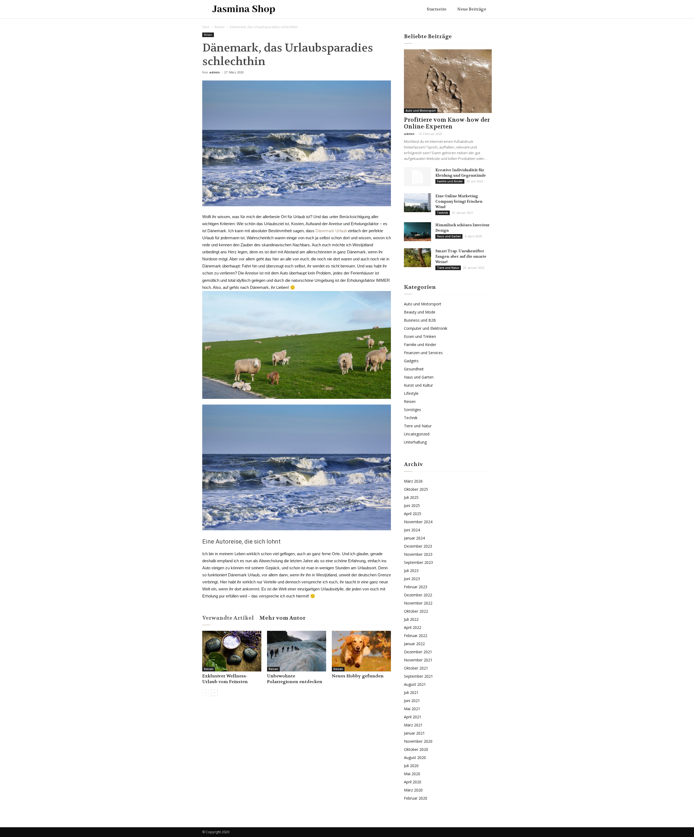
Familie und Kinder (450, 181)
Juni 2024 (412, 529)
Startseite (436, 9)
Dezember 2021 (418, 651)
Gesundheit (414, 368)
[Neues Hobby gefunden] (361, 651)
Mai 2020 (412, 773)
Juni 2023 (412, 578)
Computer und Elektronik (425, 328)
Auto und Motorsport (421, 110)
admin (214, 72)
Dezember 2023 (418, 546)
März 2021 (413, 725)
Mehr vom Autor (282, 618)
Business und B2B (420, 320)
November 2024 (418, 521)
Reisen (219, 27)
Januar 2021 (414, 733)
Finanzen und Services (423, 352)
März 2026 (413, 481)
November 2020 (418, 741)
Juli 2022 (411, 619)
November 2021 (418, 660)
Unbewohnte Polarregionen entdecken (294, 678)
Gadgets (411, 360)
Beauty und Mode (419, 312)
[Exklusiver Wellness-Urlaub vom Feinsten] (231, 651)
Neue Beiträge (471, 9)
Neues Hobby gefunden (358, 676)
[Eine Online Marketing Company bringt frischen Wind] (417, 202)
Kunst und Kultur (418, 385)
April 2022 (412, 627)
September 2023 (418, 562)
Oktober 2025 (416, 489)
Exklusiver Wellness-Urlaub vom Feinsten (225, 678)
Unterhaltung (415, 442)
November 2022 (418, 603)
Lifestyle (411, 393)
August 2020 (415, 757)
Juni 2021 (412, 700)
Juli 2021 (411, 692)
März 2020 (413, 790)
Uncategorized (416, 434)
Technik (442, 213)
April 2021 (412, 716)
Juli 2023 (411, 570)
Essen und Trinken (420, 336)
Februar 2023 (415, 586)
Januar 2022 (414, 643)
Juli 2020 (411, 765)
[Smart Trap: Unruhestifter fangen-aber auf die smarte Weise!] (417, 257)
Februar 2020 (415, 798)
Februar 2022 (415, 635)
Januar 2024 (414, 538)
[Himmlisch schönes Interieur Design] (417, 231)
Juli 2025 (411, 497)
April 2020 (412, 781)
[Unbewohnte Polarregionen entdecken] (296, 651)
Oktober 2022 (416, 611)
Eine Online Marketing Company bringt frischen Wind (458, 201)
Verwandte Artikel (228, 618)
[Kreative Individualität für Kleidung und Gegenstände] (417, 176)
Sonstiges (412, 409)
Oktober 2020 (416, 749)
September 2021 (418, 676)
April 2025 (412, 513)
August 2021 (415, 684)
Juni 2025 (412, 505)
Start (205, 27)
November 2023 (418, 554)
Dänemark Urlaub (331, 230)
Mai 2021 (412, 708)
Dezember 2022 (418, 594)
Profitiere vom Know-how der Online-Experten (447, 123)
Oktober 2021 (416, 668)
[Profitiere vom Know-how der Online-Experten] (448, 81)
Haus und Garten (449, 236)
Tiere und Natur (448, 268)
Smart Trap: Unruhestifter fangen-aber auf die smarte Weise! (460, 256)
